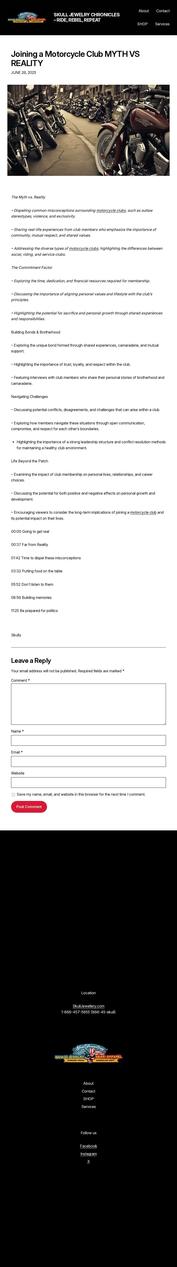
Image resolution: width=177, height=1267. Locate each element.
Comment (20, 680)
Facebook (88, 1146)
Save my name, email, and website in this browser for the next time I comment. (81, 794)
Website (17, 773)
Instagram (88, 1153)
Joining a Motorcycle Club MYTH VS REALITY (75, 58)
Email (17, 752)
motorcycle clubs (111, 210)
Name (17, 731)
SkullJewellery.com (88, 1006)
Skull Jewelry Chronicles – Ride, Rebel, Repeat (87, 17)
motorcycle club (143, 512)
